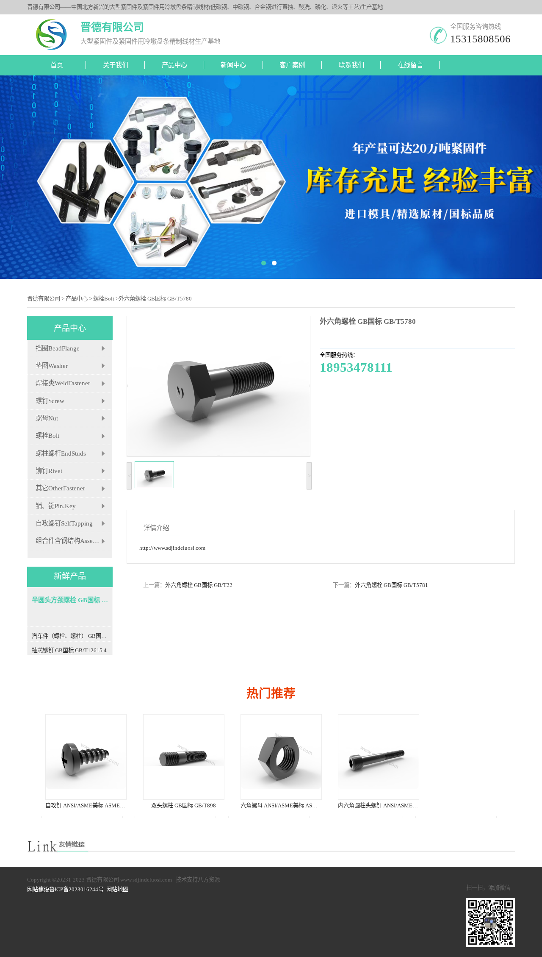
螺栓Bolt (103, 298)
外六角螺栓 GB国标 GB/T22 (198, 585)
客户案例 (292, 65)
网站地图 (117, 889)
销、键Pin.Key (56, 505)
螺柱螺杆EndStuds (61, 453)
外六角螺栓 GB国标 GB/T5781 (391, 585)
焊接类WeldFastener (63, 383)
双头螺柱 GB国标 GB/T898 (183, 805)
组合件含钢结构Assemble (71, 540)
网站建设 (38, 889)
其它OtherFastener (60, 488)
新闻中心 (233, 65)
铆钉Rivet (49, 470)
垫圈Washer (52, 365)
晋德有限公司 (43, 298)
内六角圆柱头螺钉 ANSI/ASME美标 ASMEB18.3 (395, 805)
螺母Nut (47, 418)
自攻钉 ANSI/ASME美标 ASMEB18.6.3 (91, 805)
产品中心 (174, 65)
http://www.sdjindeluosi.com (172, 548)
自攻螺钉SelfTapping (64, 523)
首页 (56, 65)
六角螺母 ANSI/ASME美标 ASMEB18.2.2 (289, 805)
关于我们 (115, 65)
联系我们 (351, 65)
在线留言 (410, 65)
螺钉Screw (50, 400)
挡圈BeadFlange (58, 348)
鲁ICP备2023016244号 (76, 889)
